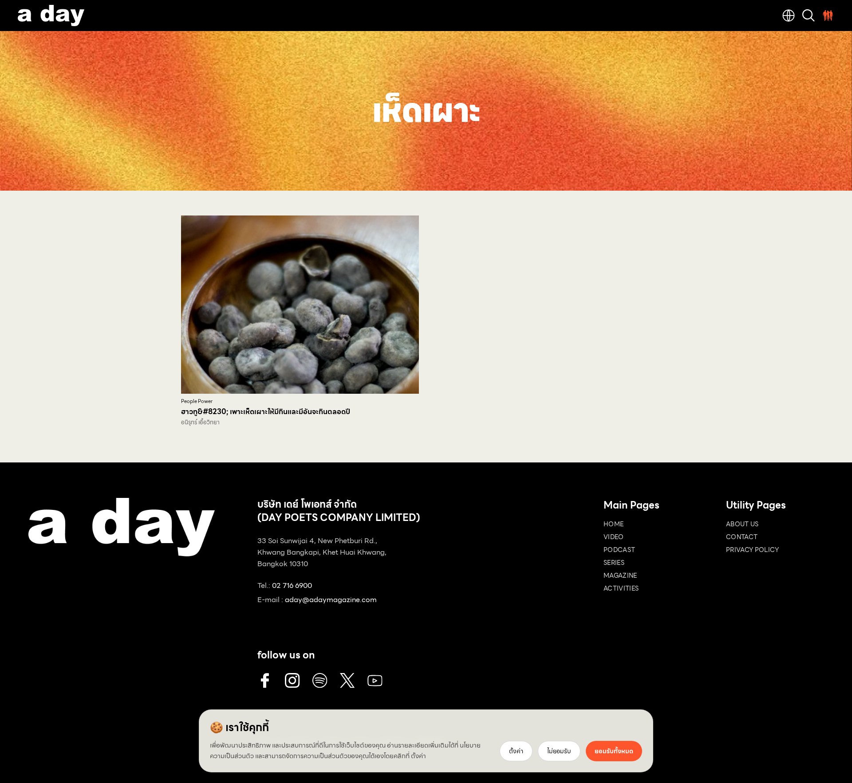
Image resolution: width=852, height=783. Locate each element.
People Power (197, 401)
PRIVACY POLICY (752, 550)
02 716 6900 (292, 585)
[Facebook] (264, 680)
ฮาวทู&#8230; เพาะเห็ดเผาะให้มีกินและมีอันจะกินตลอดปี (265, 411)
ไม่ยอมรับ (559, 751)
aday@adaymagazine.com (331, 599)
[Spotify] (319, 680)
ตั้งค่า (418, 756)
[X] (347, 680)
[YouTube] (375, 680)
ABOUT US (742, 524)
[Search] (808, 15)
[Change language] (788, 15)
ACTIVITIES (621, 588)
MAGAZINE (620, 575)
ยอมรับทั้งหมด (614, 751)
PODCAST (619, 550)
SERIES (614, 563)
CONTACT (741, 537)
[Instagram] (292, 680)
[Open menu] (828, 15)
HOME (613, 524)
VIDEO (614, 537)
